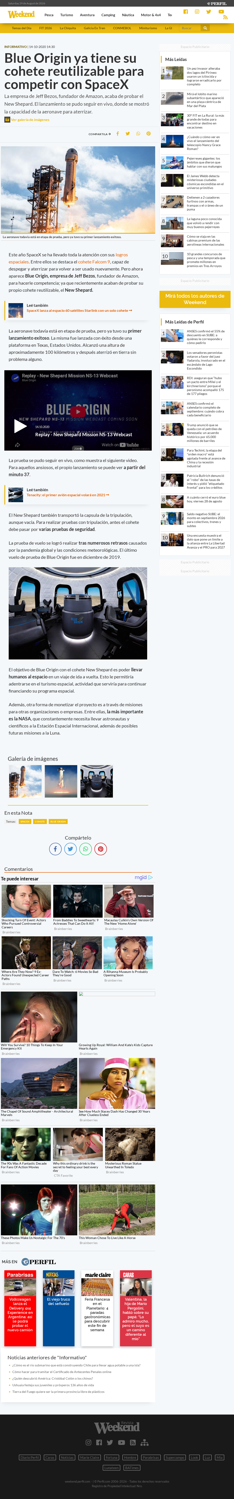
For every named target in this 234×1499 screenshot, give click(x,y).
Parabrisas (151, 1457)
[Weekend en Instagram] (88, 1442)
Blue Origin (58, 821)
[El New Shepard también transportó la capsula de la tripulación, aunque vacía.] (97, 781)
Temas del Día (21, 28)
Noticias (67, 1457)
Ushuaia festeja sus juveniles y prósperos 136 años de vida (53, 1385)
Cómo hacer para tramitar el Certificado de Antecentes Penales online (61, 1372)
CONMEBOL (122, 28)
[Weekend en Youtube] (121, 1442)
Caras (49, 1457)
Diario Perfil (30, 1457)
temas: (11, 821)
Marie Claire (89, 1457)
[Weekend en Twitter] (110, 1442)
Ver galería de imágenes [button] (29, 119)
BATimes (132, 1468)
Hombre (130, 1457)
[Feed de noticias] (133, 1442)
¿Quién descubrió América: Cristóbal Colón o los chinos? (52, 1378)
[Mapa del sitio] (145, 1442)
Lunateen (111, 1468)
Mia (220, 1457)
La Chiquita (68, 28)
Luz (207, 1457)
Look (194, 1457)
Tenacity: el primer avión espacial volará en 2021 (66, 495)
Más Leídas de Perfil (184, 321)
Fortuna (111, 1457)
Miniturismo (148, 28)
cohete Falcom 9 (94, 261)
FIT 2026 (45, 28)
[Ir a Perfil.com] (216, 3)
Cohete (40, 821)
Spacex (25, 821)
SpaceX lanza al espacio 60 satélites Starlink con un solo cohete (77, 310)
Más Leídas (176, 59)
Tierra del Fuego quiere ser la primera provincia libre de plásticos (58, 1392)
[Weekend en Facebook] (99, 1442)
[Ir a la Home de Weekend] (117, 1427)
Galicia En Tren (94, 28)
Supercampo (175, 1457)
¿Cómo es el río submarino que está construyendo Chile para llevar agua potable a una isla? (76, 1365)
